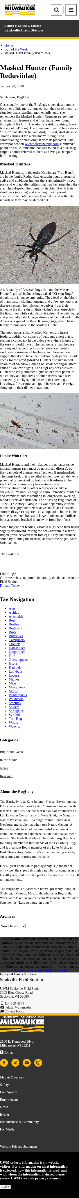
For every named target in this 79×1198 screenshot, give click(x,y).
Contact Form (13, 1011)
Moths (13, 691)
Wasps (13, 722)
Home (8, 45)
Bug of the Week (16, 49)
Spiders (14, 707)
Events (4, 1114)
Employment (9, 1099)
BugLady (15, 628)
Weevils (14, 726)
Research (6, 776)
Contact (9, 1052)
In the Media (8, 760)
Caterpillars (17, 640)
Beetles (14, 624)
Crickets (14, 644)
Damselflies (17, 648)
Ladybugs (16, 671)
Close (5, 1187)
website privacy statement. (42, 1178)
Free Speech (8, 1092)
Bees (12, 620)
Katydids (15, 667)
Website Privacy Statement (18, 1146)
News (4, 768)
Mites (12, 683)
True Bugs (16, 719)
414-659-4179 (14, 1003)
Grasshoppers (18, 660)
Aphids (14, 612)
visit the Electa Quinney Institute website (39, 970)
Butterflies (16, 636)
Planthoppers (18, 695)
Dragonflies (17, 652)
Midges (14, 679)
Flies (12, 656)
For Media (7, 1129)
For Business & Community (19, 1122)
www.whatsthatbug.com (42, 144)
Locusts (14, 675)
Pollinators (16, 699)
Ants (12, 608)
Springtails (16, 711)
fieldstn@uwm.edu (17, 1007)
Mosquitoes (17, 687)
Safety (4, 1085)
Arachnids (16, 616)
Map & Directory (12, 1077)
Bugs (12, 632)
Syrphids (15, 715)
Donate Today (10, 585)
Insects (13, 663)
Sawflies (15, 703)
